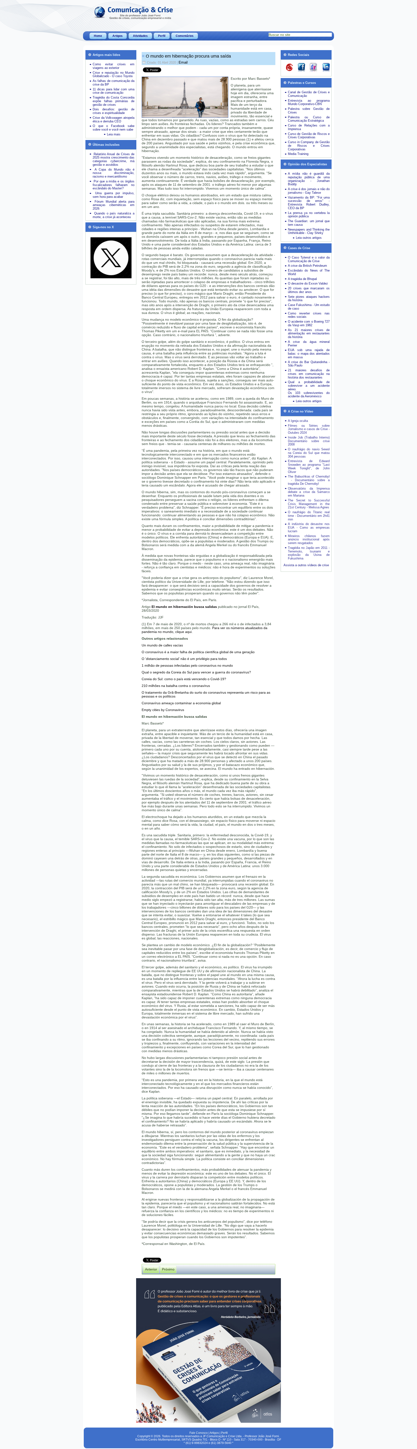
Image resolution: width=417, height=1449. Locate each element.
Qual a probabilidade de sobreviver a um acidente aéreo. (309, 385)
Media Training (298, 154)
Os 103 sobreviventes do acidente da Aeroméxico (309, 394)
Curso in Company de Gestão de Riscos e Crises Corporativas (309, 145)
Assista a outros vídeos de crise (306, 565)
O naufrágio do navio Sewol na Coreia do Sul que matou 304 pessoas (309, 452)
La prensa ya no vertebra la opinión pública (309, 214)
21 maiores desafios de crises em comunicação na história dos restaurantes (309, 373)
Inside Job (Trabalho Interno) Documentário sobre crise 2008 (309, 441)
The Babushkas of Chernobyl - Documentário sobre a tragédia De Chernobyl (309, 480)
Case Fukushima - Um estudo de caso (309, 306)
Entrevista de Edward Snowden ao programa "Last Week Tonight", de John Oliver (309, 466)
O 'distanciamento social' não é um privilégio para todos (184, 659)
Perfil (161, 36)
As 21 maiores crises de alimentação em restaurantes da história (309, 333)
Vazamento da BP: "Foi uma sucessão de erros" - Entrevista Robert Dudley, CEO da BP (309, 203)
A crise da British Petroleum (307, 265)
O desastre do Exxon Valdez (308, 283)
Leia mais (113, 134)
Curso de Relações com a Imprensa (309, 127)
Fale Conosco (198, 1433)
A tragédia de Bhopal (302, 279)
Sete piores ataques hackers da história (309, 298)
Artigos (117, 36)
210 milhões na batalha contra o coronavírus (176, 686)
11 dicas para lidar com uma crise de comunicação (113, 91)
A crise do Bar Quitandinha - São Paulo (309, 363)
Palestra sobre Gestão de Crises (309, 110)
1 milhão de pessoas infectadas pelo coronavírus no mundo (187, 665)
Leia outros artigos (309, 237)
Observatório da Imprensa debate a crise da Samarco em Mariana (309, 492)
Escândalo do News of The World (309, 272)
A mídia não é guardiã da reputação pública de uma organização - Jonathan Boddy (309, 179)
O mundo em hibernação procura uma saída (188, 56)
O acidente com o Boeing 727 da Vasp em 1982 (309, 323)
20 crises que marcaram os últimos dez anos (309, 290)
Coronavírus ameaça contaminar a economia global (181, 703)
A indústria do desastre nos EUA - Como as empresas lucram (309, 527)
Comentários (185, 36)
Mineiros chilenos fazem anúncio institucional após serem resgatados (309, 539)
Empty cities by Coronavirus (163, 710)
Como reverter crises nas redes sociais (309, 315)
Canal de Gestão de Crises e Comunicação (309, 94)
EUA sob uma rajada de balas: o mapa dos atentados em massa (309, 353)
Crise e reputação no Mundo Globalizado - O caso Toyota (113, 74)
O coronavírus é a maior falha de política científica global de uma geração (198, 652)
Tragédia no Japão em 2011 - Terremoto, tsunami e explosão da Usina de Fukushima (309, 553)
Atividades (140, 36)
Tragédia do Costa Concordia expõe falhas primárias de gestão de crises (113, 101)
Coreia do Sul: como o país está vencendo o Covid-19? (184, 679)
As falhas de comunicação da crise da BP (113, 82)
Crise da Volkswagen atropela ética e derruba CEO (113, 119)
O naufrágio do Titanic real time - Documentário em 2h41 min (309, 515)
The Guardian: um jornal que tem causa (309, 222)
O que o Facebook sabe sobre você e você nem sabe (113, 127)
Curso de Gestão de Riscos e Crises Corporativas (309, 135)
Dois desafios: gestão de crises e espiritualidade (113, 111)
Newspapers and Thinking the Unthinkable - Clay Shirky (309, 231)
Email (183, 62)
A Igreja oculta (298, 421)
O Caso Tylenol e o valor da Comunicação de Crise (309, 259)
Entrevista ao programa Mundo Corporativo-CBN (309, 102)
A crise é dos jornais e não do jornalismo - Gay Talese (309, 190)
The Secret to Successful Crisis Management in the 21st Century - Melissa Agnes (309, 504)
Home (98, 36)
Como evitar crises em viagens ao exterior (113, 66)
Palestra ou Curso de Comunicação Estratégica (309, 119)
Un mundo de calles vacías (162, 645)
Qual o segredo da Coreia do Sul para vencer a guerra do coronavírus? (196, 672)
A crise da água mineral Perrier (309, 343)
